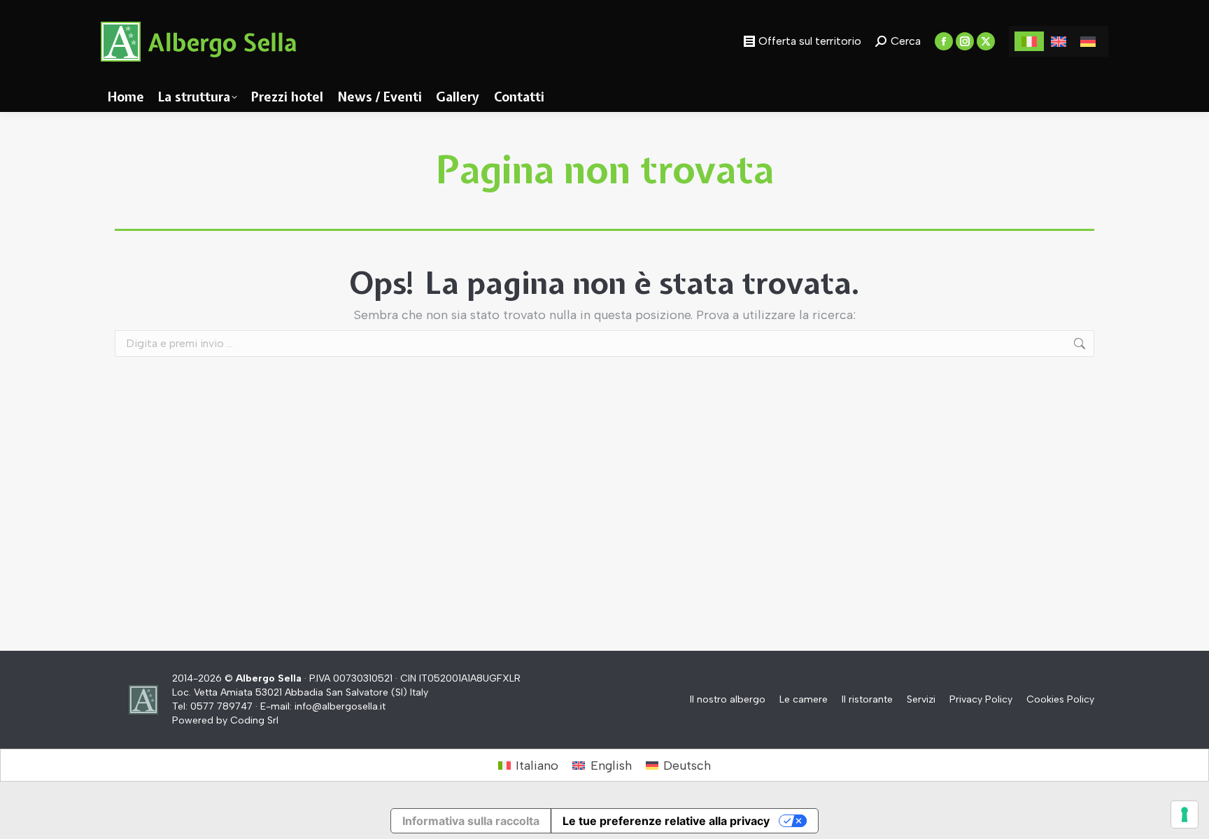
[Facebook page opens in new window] (944, 41)
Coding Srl (254, 720)
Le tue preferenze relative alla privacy (666, 821)
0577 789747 (221, 706)
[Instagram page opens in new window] (965, 41)
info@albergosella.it (340, 706)
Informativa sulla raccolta (470, 821)
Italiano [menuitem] (537, 765)
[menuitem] (1029, 40)
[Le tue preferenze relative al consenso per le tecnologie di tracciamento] (1184, 814)
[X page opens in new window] (986, 41)
